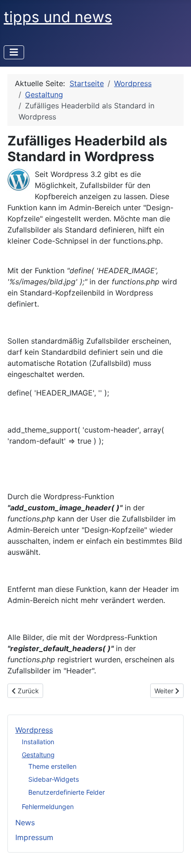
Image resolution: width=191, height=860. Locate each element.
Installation (38, 742)
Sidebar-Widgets (53, 779)
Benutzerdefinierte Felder (66, 792)
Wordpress (34, 729)
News (25, 822)
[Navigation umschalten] (14, 52)
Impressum (34, 837)
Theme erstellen (52, 766)
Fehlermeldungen (48, 806)
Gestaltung (38, 755)
